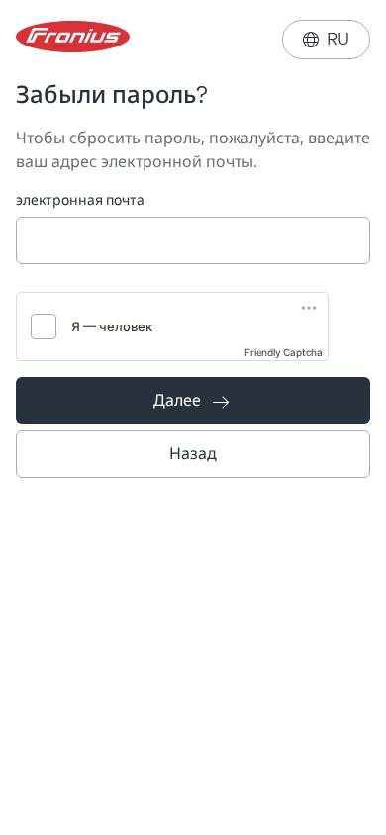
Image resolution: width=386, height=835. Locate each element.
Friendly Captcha (283, 352)
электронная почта (80, 200)
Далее (191, 400)
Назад (193, 453)
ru (326, 39)
